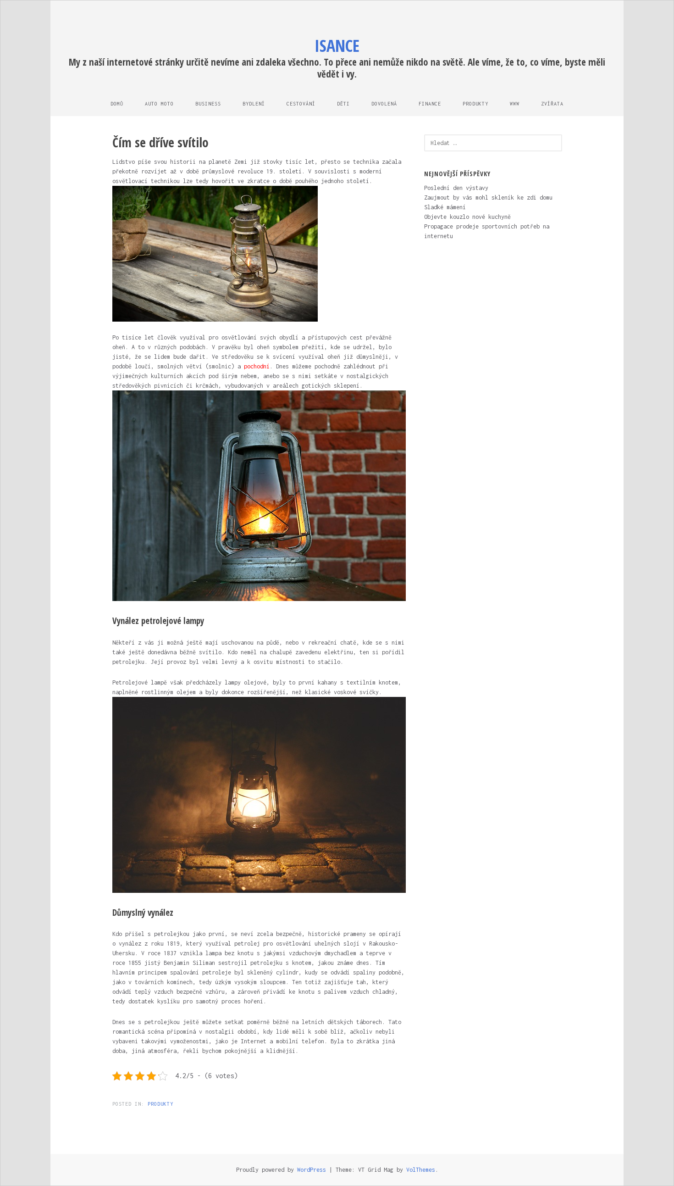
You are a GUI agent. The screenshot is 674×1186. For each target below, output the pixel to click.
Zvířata (552, 103)
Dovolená (384, 103)
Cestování (301, 103)
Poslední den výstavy (456, 187)
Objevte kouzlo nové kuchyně (467, 216)
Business (208, 103)
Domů (116, 103)
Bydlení (254, 103)
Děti (343, 103)
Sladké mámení (445, 207)
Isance (337, 45)
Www (514, 103)
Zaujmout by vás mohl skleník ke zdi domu (488, 197)
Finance (430, 103)
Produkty (475, 103)
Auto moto (159, 103)
